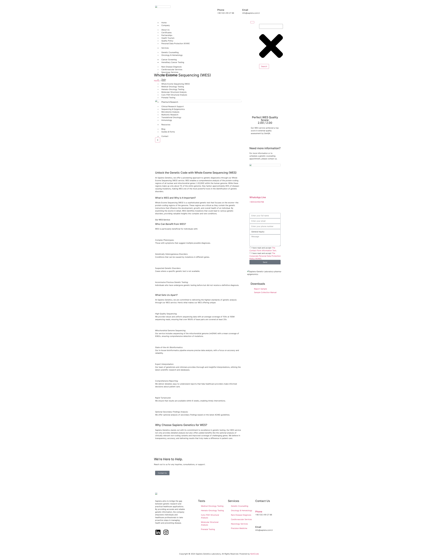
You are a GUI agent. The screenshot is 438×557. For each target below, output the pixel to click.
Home (164, 22)
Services (165, 48)
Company (165, 25)
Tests (163, 79)
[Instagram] (166, 532)
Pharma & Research (169, 102)
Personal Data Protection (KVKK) (175, 43)
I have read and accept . (265, 256)
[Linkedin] (158, 532)
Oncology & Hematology (172, 55)
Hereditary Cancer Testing (172, 62)
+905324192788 (256, 202)
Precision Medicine (169, 75)
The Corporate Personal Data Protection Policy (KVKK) (265, 256)
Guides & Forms (168, 132)
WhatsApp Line (257, 197)
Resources (165, 124)
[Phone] (257, 507)
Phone (258, 511)
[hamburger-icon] (252, 22)
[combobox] (271, 26)
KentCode (254, 554)
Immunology (166, 120)
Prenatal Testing (168, 97)
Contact (164, 136)
